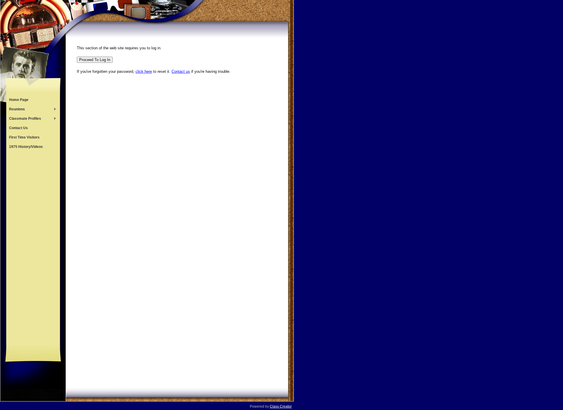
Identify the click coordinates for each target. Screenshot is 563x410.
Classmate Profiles (23, 119)
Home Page (18, 100)
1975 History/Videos (26, 147)
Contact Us (18, 128)
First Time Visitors (24, 137)
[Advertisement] (33, 248)
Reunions (15, 109)
